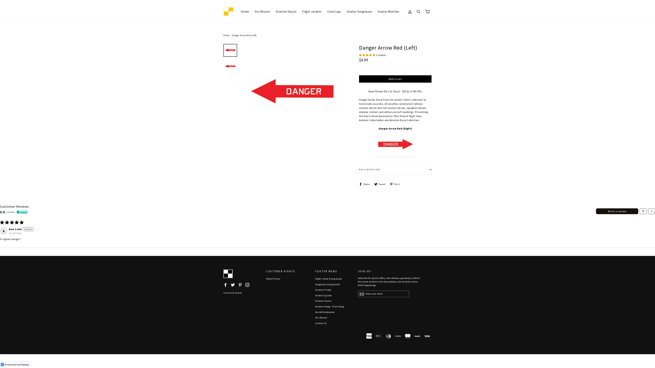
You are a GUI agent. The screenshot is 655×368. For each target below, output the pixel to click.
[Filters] (643, 211)
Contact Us (321, 323)
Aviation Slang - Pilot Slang (329, 306)
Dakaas (25, 364)
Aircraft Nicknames (325, 312)
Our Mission (262, 11)
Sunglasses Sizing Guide (327, 284)
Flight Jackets (312, 11)
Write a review (617, 211)
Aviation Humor (323, 301)
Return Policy (273, 278)
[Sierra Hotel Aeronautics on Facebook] (225, 285)
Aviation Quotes (323, 295)
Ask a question (369, 169)
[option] (293, 93)
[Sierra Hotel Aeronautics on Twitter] (233, 285)
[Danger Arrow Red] (395, 155)
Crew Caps (334, 11)
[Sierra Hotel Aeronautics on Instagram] (247, 285)
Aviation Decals (286, 11)
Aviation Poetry (323, 289)
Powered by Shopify (232, 293)
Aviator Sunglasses (359, 11)
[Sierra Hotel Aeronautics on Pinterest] (240, 285)
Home (245, 11)
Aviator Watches (388, 11)
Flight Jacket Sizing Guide (328, 278)
